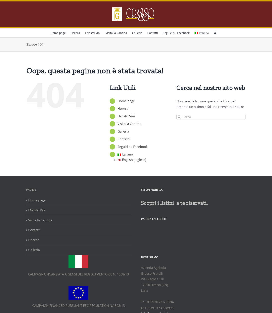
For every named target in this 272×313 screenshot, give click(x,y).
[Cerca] (215, 33)
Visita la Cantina (129, 124)
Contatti (123, 139)
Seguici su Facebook (132, 147)
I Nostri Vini (126, 116)
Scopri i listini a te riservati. (174, 203)
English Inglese (134, 159)
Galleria (123, 131)
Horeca (122, 108)
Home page (126, 101)
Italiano (204, 33)
